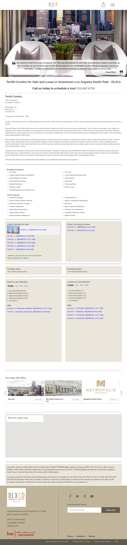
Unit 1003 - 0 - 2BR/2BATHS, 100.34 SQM (81, 227)
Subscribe (110, 510)
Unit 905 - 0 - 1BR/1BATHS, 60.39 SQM (33, 230)
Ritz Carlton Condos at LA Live (54, 400)
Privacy (70, 536)
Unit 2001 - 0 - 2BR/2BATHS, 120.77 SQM (21, 239)
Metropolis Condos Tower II (93, 399)
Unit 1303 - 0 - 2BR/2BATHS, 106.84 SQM (21, 243)
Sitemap (92, 536)
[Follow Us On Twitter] (77, 496)
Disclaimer (81, 536)
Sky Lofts (11, 399)
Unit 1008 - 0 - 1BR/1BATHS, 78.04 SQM (21, 246)
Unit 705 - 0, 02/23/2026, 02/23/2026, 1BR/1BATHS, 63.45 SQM (28, 312)
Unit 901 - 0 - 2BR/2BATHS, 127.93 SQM (21, 236)
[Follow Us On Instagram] (85, 496)
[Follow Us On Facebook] (70, 496)
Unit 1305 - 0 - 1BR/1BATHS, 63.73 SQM (81, 230)
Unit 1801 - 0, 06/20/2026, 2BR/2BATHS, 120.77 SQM (85, 315)
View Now (38, 399)
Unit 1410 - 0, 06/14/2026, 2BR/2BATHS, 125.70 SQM (85, 318)
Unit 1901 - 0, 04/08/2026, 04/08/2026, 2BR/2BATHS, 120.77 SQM (29, 308)
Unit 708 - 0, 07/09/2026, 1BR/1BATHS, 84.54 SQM (84, 312)
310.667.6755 (86, 88)
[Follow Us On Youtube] (92, 496)
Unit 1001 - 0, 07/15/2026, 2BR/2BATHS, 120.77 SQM (85, 308)
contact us (17, 258)
